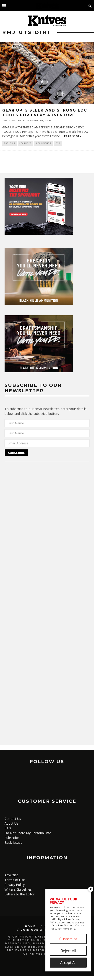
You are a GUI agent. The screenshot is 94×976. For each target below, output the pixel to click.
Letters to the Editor (19, 894)
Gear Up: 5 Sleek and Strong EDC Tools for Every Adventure (44, 112)
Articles (9, 143)
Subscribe (12, 838)
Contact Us (13, 818)
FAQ (8, 828)
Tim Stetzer (11, 120)
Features (25, 143)
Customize (68, 938)
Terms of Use (15, 880)
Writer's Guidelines (18, 889)
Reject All (68, 950)
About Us (11, 823)
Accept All (68, 962)
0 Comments (43, 143)
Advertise (11, 875)
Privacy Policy (15, 884)
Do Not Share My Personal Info (28, 833)
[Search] (90, 5)
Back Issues (13, 842)
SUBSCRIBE (16, 453)
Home (30, 926)
